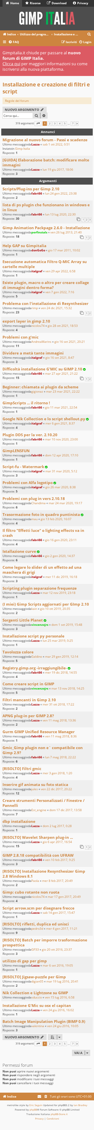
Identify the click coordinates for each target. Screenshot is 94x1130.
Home (14, 3)
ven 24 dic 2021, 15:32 (56, 308)
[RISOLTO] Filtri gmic (22, 768)
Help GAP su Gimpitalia (24, 245)
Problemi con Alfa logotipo (28, 482)
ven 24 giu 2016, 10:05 (62, 1026)
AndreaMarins (41, 342)
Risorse (35, 3)
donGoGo (38, 250)
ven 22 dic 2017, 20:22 (56, 789)
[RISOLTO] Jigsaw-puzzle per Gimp (34, 976)
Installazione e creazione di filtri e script (46, 88)
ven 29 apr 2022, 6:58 (60, 271)
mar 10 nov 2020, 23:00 (61, 439)
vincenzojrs (39, 625)
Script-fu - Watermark (23, 466)
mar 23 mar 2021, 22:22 (63, 391)
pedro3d (37, 928)
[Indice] (47, 18)
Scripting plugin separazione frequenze (40, 588)
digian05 (37, 981)
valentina (37, 1026)
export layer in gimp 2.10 (26, 321)
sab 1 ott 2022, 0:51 (56, 144)
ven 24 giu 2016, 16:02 (58, 1010)
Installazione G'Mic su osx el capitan (37, 1005)
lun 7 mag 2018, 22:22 (60, 757)
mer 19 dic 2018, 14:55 (61, 672)
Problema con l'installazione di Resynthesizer (45, 303)
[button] (38, 123)
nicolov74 (38, 326)
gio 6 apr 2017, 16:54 (57, 842)
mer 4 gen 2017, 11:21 (61, 928)
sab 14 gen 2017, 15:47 (59, 913)
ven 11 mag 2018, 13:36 (59, 720)
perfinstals (39, 232)
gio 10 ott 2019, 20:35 (55, 609)
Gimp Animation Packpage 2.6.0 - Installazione (46, 227)
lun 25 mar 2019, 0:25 (58, 640)
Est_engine (38, 810)
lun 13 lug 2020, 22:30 (60, 214)
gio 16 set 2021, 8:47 (59, 357)
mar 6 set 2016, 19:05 (58, 965)
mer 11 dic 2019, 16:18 (61, 577)
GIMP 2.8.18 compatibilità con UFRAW (38, 855)
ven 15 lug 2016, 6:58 (59, 997)
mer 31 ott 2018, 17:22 (58, 704)
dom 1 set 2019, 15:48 (66, 625)
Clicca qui (11, 64)
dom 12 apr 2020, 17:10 (61, 455)
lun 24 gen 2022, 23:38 (61, 193)
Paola (35, 881)
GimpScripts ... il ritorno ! (26, 402)
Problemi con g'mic (21, 337)
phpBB (33, 1109)
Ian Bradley (80, 1105)
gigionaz (37, 391)
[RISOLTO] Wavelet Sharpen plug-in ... (38, 837)
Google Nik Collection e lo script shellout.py (44, 418)
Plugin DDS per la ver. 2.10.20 (30, 434)
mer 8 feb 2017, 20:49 (57, 881)
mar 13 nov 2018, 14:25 (67, 688)
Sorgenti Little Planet (23, 620)
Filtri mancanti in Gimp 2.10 (29, 699)
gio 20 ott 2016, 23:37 (57, 949)
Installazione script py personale (33, 636)
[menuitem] (89, 34)
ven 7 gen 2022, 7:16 (59, 292)
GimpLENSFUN (16, 450)
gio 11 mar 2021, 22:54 (61, 407)
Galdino (36, 656)
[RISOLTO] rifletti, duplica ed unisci (36, 923)
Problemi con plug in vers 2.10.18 (34, 498)
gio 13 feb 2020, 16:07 (56, 519)
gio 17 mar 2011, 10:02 (64, 250)
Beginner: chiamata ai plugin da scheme (40, 386)
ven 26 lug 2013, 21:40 (66, 232)
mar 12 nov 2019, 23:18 (59, 593)
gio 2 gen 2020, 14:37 (60, 556)
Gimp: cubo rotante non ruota (31, 892)
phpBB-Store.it (59, 1114)
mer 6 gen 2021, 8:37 (60, 423)
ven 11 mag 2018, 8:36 (61, 736)
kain (34, 609)
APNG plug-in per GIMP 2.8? (28, 715)
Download (59, 3)
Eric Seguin (35, 1105)
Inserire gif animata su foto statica (35, 784)
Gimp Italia (22, 148)
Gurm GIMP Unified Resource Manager (39, 731)
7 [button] (72, 123)
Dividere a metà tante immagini (33, 353)
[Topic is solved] (84, 369)
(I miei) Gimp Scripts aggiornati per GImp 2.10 (46, 604)
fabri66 (36, 193)
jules (34, 789)
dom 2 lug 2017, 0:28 (57, 826)
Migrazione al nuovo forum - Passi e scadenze (45, 139)
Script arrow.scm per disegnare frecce (38, 908)
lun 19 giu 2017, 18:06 (58, 169)
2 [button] (49, 123)
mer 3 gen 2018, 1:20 (57, 773)
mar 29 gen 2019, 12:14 (61, 656)
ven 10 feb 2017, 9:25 (60, 860)
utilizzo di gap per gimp (25, 960)
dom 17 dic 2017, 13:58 (65, 810)
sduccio (36, 997)
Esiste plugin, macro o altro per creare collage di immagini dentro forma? (46, 285)
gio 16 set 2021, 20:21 (69, 342)
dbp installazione (19, 821)
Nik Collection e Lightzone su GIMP (35, 992)
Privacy (82, 3)
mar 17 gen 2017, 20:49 (64, 897)
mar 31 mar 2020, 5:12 (61, 471)
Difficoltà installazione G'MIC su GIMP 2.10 (42, 368)
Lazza (35, 144)
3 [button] (54, 123)
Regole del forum (17, 101)
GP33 (35, 949)
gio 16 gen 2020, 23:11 (61, 540)
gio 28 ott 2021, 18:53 (63, 326)
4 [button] (59, 123)
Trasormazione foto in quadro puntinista (41, 514)
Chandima (38, 503)
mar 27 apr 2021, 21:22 (61, 373)
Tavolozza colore (18, 651)
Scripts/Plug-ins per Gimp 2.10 (31, 188)
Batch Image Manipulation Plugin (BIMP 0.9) (44, 1021)
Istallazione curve (19, 551)
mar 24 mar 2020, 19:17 (65, 503)
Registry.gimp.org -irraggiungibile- (35, 667)
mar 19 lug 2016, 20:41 (62, 981)
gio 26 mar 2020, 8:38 (60, 487)
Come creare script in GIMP (28, 683)
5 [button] (64, 123)
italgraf (36, 271)
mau (34, 519)
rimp (34, 308)
